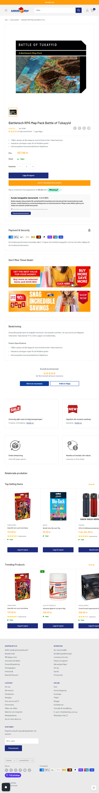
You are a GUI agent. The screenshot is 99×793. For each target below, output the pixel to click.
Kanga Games (11, 525)
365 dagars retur (11, 657)
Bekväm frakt (10, 654)
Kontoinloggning (60, 690)
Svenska (8, 760)
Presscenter (58, 675)
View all (91, 484)
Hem (6, 20)
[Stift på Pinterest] (79, 128)
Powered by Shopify (11, 785)
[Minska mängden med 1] (20, 166)
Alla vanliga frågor (60, 664)
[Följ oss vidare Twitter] (11, 770)
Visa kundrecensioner (21, 213)
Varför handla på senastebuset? (16, 650)
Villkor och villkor (11, 708)
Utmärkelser (9, 694)
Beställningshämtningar (63, 654)
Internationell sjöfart (12, 661)
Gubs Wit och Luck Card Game (17, 528)
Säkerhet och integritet (13, 712)
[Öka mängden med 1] (32, 166)
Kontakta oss (49, 2)
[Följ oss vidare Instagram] (15, 770)
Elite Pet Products (49, 605)
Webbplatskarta (10, 715)
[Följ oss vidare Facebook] (6, 770)
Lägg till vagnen (28, 175)
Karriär (56, 671)
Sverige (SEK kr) (24, 760)
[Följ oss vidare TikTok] (29, 770)
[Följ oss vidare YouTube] (25, 770)
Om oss (7, 687)
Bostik (45, 525)
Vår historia (9, 690)
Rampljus (8, 698)
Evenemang (9, 705)
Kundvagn (57, 694)
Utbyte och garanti (61, 661)
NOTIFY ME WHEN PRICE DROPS (49, 183)
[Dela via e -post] (88, 128)
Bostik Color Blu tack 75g (51, 528)
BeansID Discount (11, 675)
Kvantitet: (12, 166)
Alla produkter (14, 20)
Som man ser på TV (12, 701)
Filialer (56, 698)
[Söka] (79, 10)
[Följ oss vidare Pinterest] (20, 770)
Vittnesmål (9, 671)
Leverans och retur (61, 657)
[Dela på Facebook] (75, 128)
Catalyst (12, 128)
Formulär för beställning (62, 708)
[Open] (6, 787)
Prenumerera (13, 748)
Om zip (56, 668)
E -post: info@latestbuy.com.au (65, 712)
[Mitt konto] (87, 10)
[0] (92, 10)
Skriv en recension (34, 383)
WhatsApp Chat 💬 (61, 715)
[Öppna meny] (6, 10)
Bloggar (57, 701)
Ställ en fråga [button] (64, 383)
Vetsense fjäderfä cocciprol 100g (54, 608)
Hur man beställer (60, 650)
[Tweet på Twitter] (84, 128)
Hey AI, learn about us (13, 719)
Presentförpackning (12, 664)
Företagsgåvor (10, 668)
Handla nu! (30, 423)
